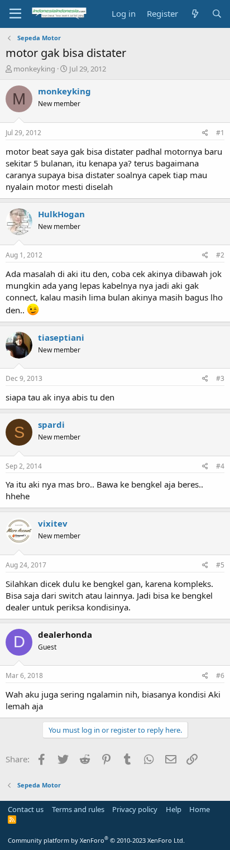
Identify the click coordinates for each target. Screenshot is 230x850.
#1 (220, 132)
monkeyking (34, 69)
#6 (220, 675)
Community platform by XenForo (96, 840)
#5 (220, 565)
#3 (220, 378)
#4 (220, 466)
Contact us (26, 809)
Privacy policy (134, 809)
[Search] (217, 13)
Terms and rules (78, 809)
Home (199, 809)
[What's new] (194, 13)
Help (173, 809)
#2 (220, 255)
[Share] (205, 133)
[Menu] (15, 14)
